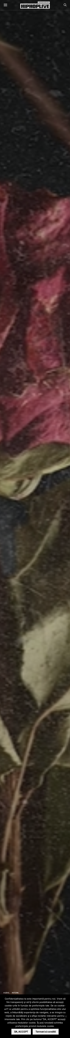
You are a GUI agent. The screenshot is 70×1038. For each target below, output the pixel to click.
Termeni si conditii (46, 1031)
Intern (15, 993)
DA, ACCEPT (21, 1031)
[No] (65, 1016)
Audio (6, 993)
